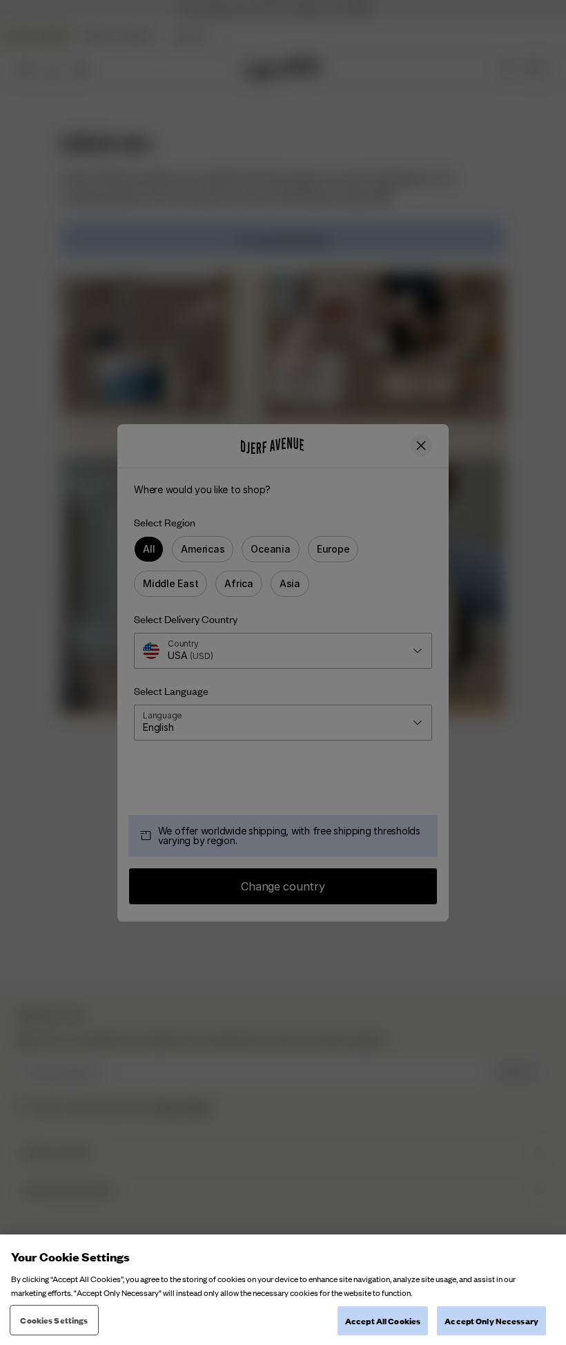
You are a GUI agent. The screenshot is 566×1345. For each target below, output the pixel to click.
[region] (283, 1289)
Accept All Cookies (382, 1320)
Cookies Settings (54, 1319)
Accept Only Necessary (491, 1320)
